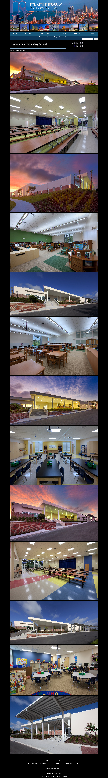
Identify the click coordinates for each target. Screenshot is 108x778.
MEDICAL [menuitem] (78, 34)
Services (53, 768)
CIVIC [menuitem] (15, 34)
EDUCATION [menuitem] (46, 34)
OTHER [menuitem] (91, 34)
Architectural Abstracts (54, 763)
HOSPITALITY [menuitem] (62, 34)
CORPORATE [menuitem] (30, 34)
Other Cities (77, 763)
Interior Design (43, 763)
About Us (47, 768)
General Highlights (33, 763)
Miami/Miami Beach (67, 763)
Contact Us (60, 768)
